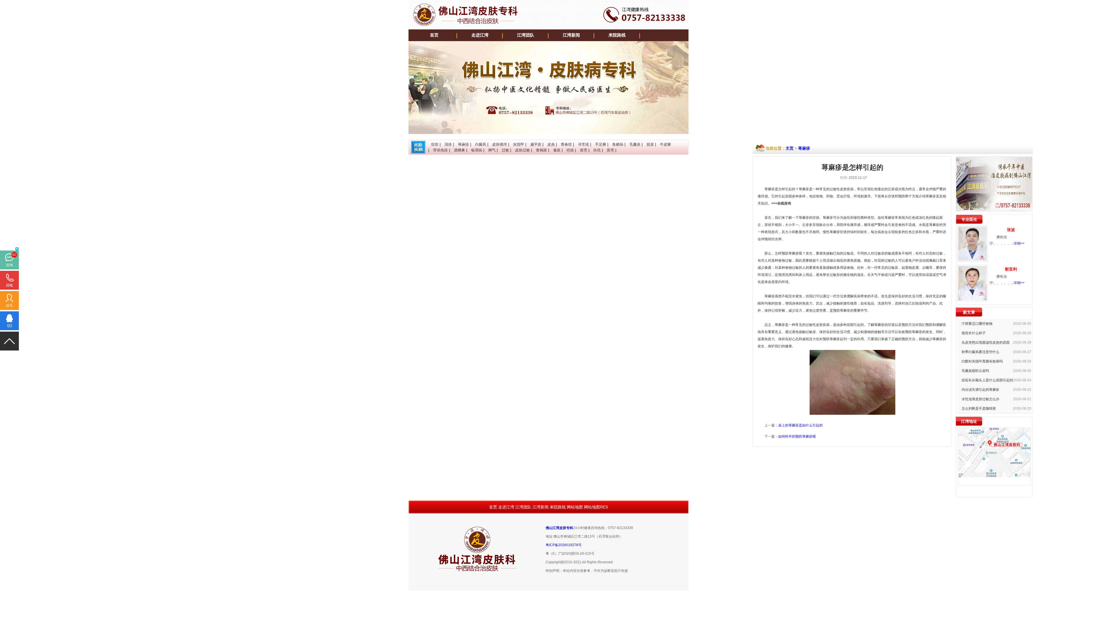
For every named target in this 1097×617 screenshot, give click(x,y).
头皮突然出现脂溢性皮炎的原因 (986, 342)
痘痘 (435, 144)
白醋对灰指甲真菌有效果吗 (982, 361)
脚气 (492, 150)
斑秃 (583, 150)
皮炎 (551, 144)
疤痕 (570, 150)
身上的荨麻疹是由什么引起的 (800, 425)
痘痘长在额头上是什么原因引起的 (987, 380)
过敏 (505, 150)
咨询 (9, 265)
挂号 (9, 306)
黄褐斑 (541, 150)
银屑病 (476, 150)
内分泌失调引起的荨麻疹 (980, 390)
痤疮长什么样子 (974, 333)
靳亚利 (1011, 269)
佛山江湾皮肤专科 (559, 528)
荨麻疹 (463, 144)
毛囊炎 (634, 144)
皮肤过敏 (522, 150)
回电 (9, 285)
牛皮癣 (665, 144)
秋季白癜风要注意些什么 (980, 352)
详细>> (1019, 243)
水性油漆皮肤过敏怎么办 (980, 399)
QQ (9, 326)
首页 (434, 35)
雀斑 (556, 150)
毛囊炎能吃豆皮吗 (975, 371)
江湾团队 (525, 35)
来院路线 (617, 35)
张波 (1011, 229)
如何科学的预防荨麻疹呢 (797, 436)
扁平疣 (535, 144)
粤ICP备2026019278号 (564, 545)
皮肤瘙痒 (499, 144)
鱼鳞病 (617, 144)
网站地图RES (596, 507)
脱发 (650, 144)
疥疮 (597, 150)
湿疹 (448, 144)
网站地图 (575, 507)
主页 (790, 148)
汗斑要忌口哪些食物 (977, 324)
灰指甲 (518, 144)
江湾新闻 (571, 35)
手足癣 (600, 144)
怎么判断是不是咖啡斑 (979, 408)
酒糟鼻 (459, 150)
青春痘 (566, 144)
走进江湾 (480, 35)
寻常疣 (583, 144)
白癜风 (480, 144)
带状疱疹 (440, 150)
